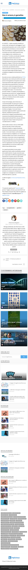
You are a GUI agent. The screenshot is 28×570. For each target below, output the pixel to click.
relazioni (5, 210)
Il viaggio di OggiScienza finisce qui (17, 383)
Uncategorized (5, 546)
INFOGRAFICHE (5, 526)
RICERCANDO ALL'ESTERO (7, 338)
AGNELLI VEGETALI (6, 513)
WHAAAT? (14, 548)
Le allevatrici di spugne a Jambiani (17, 389)
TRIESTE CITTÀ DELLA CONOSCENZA (9, 544)
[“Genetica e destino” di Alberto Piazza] (14, 300)
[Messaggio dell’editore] (14, 373)
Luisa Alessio (6, 344)
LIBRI (3, 302)
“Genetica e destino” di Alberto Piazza (13, 305)
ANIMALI (4, 515)
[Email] (18, 201)
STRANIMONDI (13, 541)
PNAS (23, 77)
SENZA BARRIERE (15, 537)
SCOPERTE (5, 12)
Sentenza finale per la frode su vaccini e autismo (16, 418)
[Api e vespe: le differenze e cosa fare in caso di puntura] (4, 413)
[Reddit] (9, 201)
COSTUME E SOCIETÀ (19, 516)
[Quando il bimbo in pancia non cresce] (4, 426)
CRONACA (5, 518)
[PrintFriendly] (21, 201)
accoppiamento (10, 207)
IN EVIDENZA (11, 282)
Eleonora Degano (7, 20)
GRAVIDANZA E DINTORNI (17, 522)
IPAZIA (14, 526)
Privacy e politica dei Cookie (9, 561)
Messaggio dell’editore (8, 378)
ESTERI (12, 520)
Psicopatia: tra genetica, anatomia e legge (12, 285)
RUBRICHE (4, 535)
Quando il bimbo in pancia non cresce (16, 425)
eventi (19, 520)
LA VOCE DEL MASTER (7, 528)
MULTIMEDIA (14, 529)
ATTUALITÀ (4, 282)
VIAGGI (14, 546)
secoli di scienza (5, 537)
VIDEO (20, 546)
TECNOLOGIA (5, 543)
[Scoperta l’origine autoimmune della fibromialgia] (4, 433)
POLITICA (23, 531)
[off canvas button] (2, 3)
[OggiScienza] (14, 557)
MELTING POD (5, 529)
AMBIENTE (16, 513)
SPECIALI (12, 539)
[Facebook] (3, 201)
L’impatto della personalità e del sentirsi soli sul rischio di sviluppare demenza (17, 398)
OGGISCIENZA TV (5, 531)
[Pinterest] (15, 201)
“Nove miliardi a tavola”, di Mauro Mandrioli (11, 323)
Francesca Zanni (6, 326)
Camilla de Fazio (6, 288)
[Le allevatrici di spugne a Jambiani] (4, 391)
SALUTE (13, 535)
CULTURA (14, 518)
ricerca (4, 533)
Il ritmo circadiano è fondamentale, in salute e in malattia (12, 341)
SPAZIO (4, 539)
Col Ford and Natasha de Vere (18, 177)
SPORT (18, 539)
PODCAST (15, 531)
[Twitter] (6, 201)
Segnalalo (18, 188)
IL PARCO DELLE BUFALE (7, 524)
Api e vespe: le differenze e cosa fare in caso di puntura (16, 412)
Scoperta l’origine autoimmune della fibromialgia (16, 432)
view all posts (13, 249)
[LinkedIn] (12, 201)
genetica (19, 207)
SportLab (4, 541)
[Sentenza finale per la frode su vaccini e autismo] (4, 420)
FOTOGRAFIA (5, 522)
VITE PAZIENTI (5, 548)
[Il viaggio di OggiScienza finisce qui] (4, 385)
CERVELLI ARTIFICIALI (6, 516)
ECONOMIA (4, 520)
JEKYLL (21, 526)
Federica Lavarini (6, 307)
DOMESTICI (22, 518)
